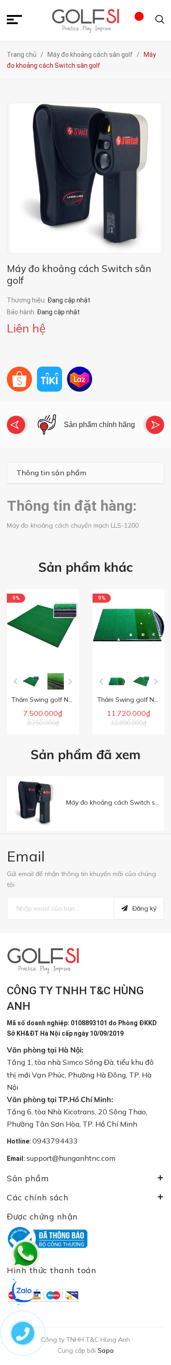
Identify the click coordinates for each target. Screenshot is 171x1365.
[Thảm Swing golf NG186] (129, 625)
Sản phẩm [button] (27, 1178)
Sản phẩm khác (85, 567)
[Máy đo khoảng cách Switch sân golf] (34, 803)
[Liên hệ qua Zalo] (22, 1291)
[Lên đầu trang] (150, 1308)
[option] (85, 424)
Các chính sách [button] (37, 1197)
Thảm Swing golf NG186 (133, 699)
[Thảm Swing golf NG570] (43, 625)
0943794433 (55, 1140)
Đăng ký (144, 908)
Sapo (106, 1350)
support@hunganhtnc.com (70, 1158)
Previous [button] (16, 425)
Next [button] (155, 425)
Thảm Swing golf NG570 (47, 699)
